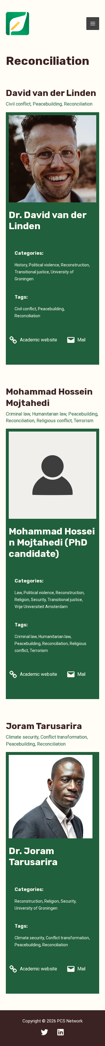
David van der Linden (51, 93)
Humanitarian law (49, 414)
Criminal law (18, 414)
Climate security (22, 737)
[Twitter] (44, 1032)
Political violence (44, 265)
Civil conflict (18, 104)
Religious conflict (54, 420)
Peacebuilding (47, 104)
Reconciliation (78, 104)
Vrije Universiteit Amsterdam (41, 606)
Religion (22, 599)
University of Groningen (36, 908)
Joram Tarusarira (44, 726)
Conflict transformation (64, 737)
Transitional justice (32, 272)
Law (18, 592)
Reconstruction (75, 265)
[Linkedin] (60, 1032)
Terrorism (83, 420)
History (21, 265)
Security (38, 599)
